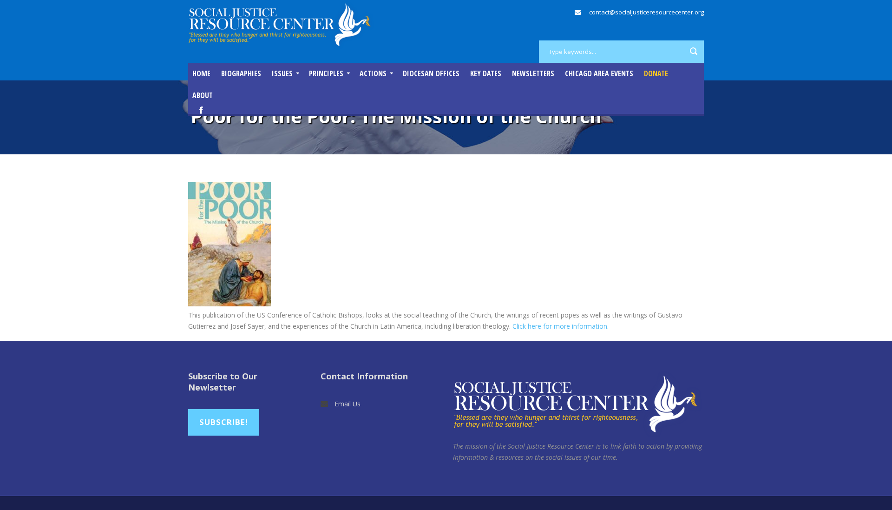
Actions (373, 73)
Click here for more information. (560, 326)
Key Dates (485, 73)
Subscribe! (223, 422)
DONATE (656, 73)
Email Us (347, 403)
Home (201, 73)
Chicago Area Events (599, 73)
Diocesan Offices (431, 73)
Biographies (241, 73)
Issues (282, 73)
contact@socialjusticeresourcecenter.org (646, 12)
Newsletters (533, 73)
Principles (326, 73)
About (202, 95)
